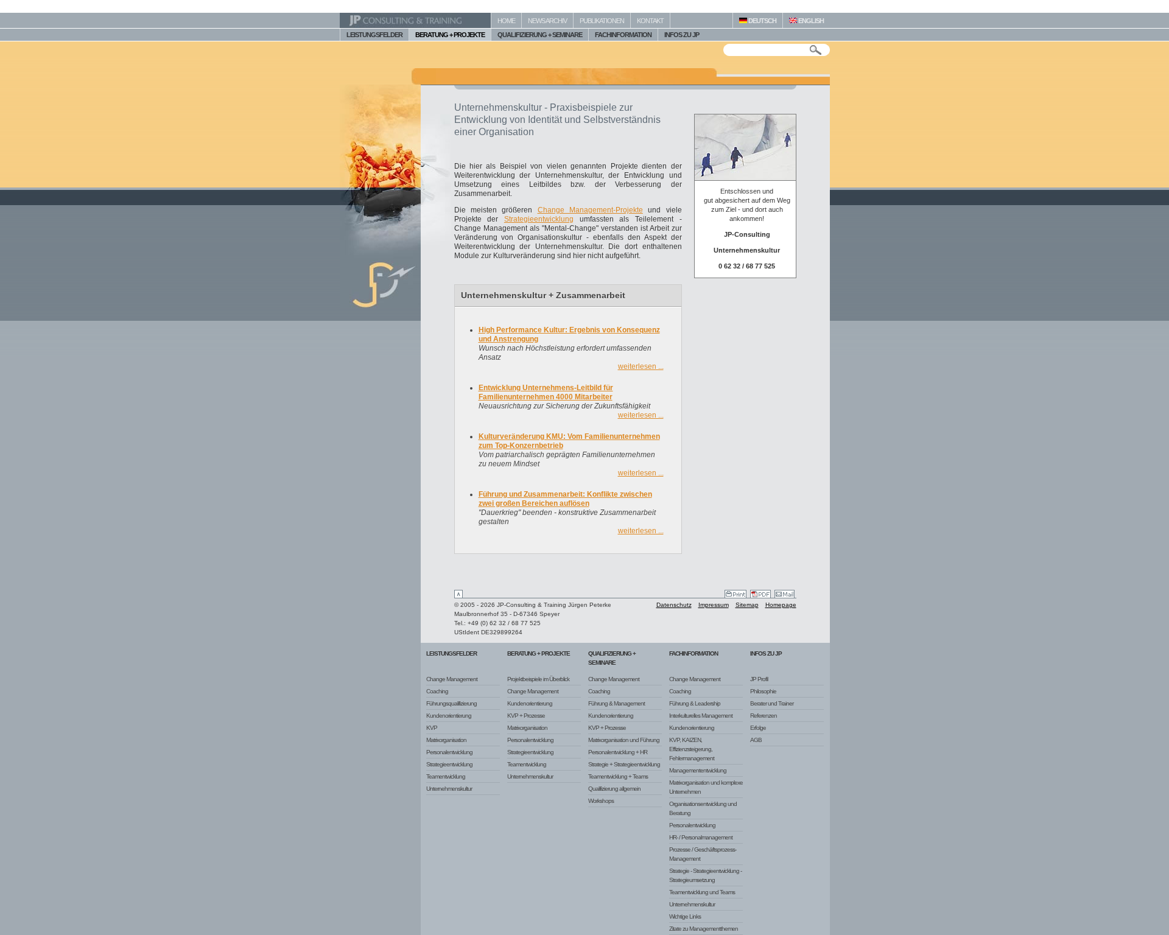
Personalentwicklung (449, 752)
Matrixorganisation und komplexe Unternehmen (706, 787)
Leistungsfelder (451, 653)
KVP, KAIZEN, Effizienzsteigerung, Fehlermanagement (691, 749)
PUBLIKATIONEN (602, 20)
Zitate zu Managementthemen (703, 928)
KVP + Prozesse (526, 715)
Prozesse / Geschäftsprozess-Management (702, 854)
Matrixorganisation (446, 740)
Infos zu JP (766, 653)
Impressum (713, 604)
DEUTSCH (761, 20)
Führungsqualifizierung (451, 703)
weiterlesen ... (641, 366)
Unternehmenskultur (449, 788)
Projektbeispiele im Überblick (538, 679)
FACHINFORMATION (623, 34)
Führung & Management (616, 703)
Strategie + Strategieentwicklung (624, 764)
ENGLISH (810, 20)
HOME (506, 20)
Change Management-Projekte (590, 210)
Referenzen (763, 715)
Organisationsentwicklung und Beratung (703, 808)
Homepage (780, 604)
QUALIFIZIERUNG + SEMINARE (539, 34)
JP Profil (759, 679)
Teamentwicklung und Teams (702, 892)
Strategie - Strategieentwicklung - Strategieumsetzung (705, 875)
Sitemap (747, 604)
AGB (756, 740)
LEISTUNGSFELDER (374, 34)
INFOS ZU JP (681, 34)
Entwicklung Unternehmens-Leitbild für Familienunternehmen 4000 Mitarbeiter (546, 392)
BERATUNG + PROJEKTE (450, 34)
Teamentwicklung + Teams (618, 776)
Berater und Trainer (771, 703)
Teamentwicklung (445, 776)
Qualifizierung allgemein (614, 788)
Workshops (601, 800)
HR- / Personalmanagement (700, 837)
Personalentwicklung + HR (617, 752)
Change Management (451, 679)
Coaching (437, 691)
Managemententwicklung (697, 770)
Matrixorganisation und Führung (623, 740)
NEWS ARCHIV (547, 20)
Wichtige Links (685, 916)
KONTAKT (650, 20)
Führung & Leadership (694, 703)
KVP (431, 727)
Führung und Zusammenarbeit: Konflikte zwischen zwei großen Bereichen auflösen (565, 499)
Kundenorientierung (448, 715)
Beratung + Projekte (538, 653)
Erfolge (758, 727)
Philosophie (763, 691)
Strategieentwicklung (539, 219)
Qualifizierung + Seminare (612, 658)
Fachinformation (693, 653)
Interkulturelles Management (700, 715)
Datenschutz (674, 604)
